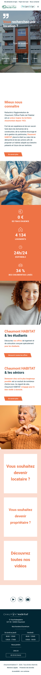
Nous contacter (34, 2)
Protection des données (27, 667)
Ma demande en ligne (10, 2)
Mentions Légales (12, 667)
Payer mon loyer (23, 2)
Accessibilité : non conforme (20, 671)
